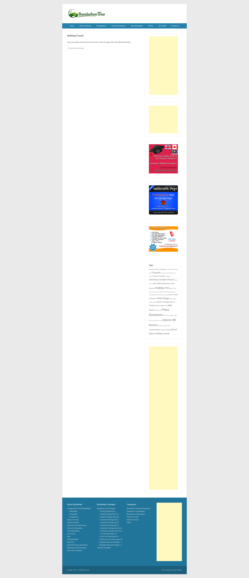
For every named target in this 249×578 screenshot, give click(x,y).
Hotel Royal (165, 294)
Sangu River (161, 325)
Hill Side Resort (160, 283)
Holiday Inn (162, 287)
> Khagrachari (73, 517)
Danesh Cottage (158, 276)
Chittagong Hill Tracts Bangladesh (79, 508)
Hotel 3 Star (172, 288)
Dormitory (167, 276)
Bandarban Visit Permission (76, 548)
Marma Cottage (163, 302)
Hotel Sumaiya (173, 298)
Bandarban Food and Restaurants (138, 508)
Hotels (171, 294)
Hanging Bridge (72, 539)
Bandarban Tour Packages (106, 508)
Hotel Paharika (152, 294)
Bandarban (152, 269)
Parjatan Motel (158, 310)
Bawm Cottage (160, 269)
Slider (129, 522)
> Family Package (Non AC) (108, 514)
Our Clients (162, 26)
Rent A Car (71, 542)
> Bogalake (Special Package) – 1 (110, 542)
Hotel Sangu (163, 298)
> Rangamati (73, 514)
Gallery (150, 26)
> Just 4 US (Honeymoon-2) (108, 536)
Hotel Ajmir (151, 292)
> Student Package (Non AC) (108, 517)
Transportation (101, 26)
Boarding (173, 269)
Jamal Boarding (152, 302)
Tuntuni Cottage (165, 330)
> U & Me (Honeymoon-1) (107, 534)
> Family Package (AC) (106, 511)
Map (68, 536)
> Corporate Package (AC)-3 (108, 525)
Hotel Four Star (164, 292)
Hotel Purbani (159, 294)
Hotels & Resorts (85, 26)
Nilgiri (166, 305)
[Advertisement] (163, 65)
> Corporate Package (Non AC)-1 (110, 528)
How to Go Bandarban (74, 528)
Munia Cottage (159, 305)
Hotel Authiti (157, 292)
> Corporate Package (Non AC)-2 (110, 531)
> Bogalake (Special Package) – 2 (110, 545)
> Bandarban (73, 511)
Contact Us (175, 26)
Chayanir (156, 272)
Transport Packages (104, 548)
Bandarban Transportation (136, 511)
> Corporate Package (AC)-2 (108, 522)
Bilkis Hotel (167, 269)
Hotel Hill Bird (172, 292)
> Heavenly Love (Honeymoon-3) (110, 539)
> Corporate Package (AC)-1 (108, 520)
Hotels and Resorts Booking (76, 525)
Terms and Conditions (74, 550)
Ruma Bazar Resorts (157, 320)
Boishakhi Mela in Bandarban (77, 545)
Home (72, 26)
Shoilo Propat (167, 325)
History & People (73, 520)
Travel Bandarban (137, 26)
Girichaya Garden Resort (161, 279)
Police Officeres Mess (168, 315)
